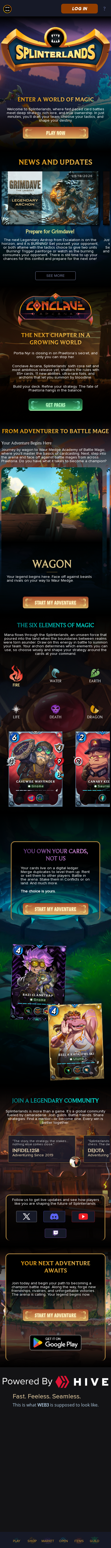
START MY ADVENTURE (55, 602)
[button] (36, 769)
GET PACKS (55, 404)
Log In (79, 8)
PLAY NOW (55, 132)
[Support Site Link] (104, 9)
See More (55, 276)
